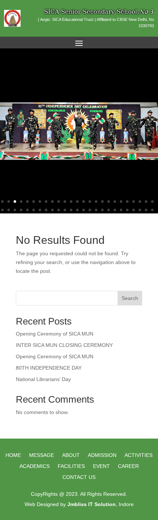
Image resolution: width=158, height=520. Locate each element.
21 (127, 201)
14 (83, 201)
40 (90, 210)
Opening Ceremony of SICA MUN (54, 334)
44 (115, 210)
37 (71, 210)
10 (58, 201)
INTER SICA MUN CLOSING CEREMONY (64, 345)
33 (46, 210)
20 (121, 201)
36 (65, 210)
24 (146, 201)
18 (108, 201)
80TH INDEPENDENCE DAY (49, 368)
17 (102, 201)
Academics (34, 466)
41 (96, 210)
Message (41, 455)
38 (77, 210)
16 (96, 201)
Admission (102, 455)
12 (71, 201)
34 (52, 210)
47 (133, 210)
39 (83, 210)
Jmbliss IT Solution (91, 504)
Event (101, 466)
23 (140, 201)
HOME (13, 455)
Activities (138, 455)
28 (15, 210)
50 (152, 210)
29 (21, 210)
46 (127, 210)
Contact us (79, 477)
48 (140, 210)
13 (77, 201)
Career (128, 466)
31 (33, 210)
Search (130, 298)
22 (133, 201)
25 (152, 201)
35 (58, 210)
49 (146, 210)
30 (27, 210)
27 (8, 210)
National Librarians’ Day (43, 379)
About (71, 455)
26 (2, 210)
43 (108, 210)
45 (121, 210)
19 (115, 201)
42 (102, 210)
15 (90, 201)
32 (40, 210)
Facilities (71, 466)
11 (65, 201)
